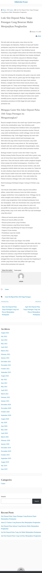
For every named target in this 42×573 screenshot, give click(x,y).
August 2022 (5, 333)
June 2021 (4, 383)
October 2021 (5, 368)
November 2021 (6, 365)
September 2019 (6, 458)
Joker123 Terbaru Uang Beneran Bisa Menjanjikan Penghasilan (20, 522)
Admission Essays (21, 2)
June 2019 (4, 469)
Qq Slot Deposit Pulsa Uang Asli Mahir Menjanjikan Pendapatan (21, 532)
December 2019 (6, 447)
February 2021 (5, 397)
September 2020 (6, 415)
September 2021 (6, 372)
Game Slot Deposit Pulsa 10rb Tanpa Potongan (18, 297)
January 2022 (5, 358)
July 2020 (4, 422)
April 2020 (4, 433)
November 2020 (6, 408)
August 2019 (5, 462)
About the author (7, 270)
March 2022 (4, 351)
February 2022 (5, 354)
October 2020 (5, 412)
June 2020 (4, 426)
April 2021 (4, 390)
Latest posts (17, 270)
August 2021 (5, 376)
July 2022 (4, 336)
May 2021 (4, 386)
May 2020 (4, 430)
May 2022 (4, 343)
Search (3, 496)
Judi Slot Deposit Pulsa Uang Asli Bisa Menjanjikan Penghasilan (21, 536)
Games (7, 289)
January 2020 (5, 444)
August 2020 (5, 419)
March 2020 (4, 437)
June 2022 (4, 340)
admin (39, 36)
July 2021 (4, 379)
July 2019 (4, 465)
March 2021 (4, 394)
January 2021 (5, 401)
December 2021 (6, 361)
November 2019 (6, 451)
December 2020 (6, 404)
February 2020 (5, 440)
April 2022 (4, 347)
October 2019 (5, 455)
